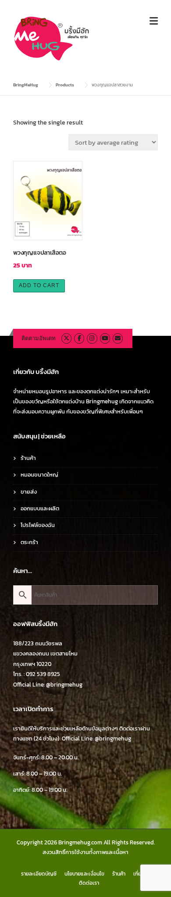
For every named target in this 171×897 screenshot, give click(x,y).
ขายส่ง (29, 492)
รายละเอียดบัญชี (39, 873)
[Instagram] (92, 338)
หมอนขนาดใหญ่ (39, 474)
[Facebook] (79, 338)
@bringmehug (64, 684)
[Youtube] (105, 338)
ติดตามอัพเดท (38, 338)
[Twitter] (66, 338)
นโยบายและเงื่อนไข (84, 873)
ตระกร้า (29, 542)
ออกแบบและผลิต (40, 508)
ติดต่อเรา (89, 883)
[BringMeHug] (52, 38)
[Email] (118, 338)
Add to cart (39, 285)
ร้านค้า (28, 458)
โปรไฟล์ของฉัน (38, 525)
